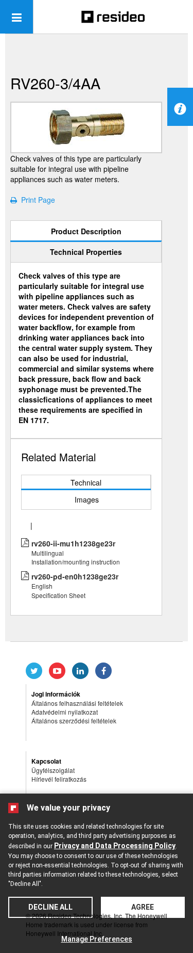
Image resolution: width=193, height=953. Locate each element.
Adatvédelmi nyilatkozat (64, 711)
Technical (86, 482)
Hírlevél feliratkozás (58, 778)
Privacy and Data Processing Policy (115, 846)
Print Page (36, 200)
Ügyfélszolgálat (53, 770)
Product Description (86, 231)
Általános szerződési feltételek (73, 720)
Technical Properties (86, 252)
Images (87, 499)
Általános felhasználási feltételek (77, 703)
